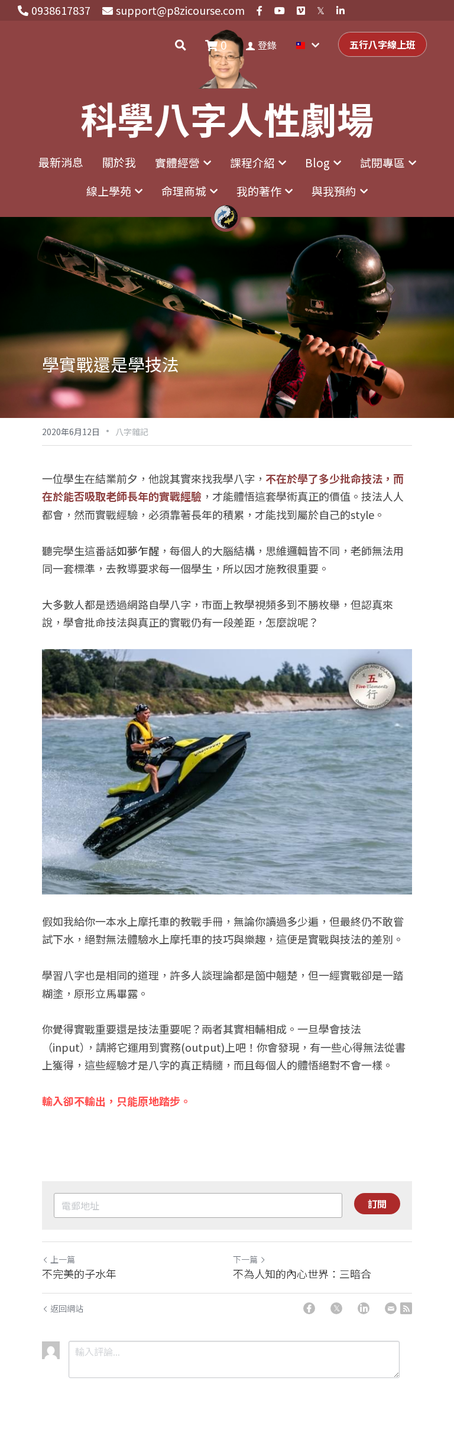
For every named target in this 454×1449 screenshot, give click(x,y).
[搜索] (180, 45)
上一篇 (62, 1259)
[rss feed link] (406, 1308)
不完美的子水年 (79, 1274)
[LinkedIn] (363, 1308)
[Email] (391, 1308)
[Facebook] (309, 1308)
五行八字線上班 (382, 44)
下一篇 (245, 1259)
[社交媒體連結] (259, 10)
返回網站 (66, 1308)
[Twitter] (336, 1308)
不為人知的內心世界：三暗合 (302, 1274)
